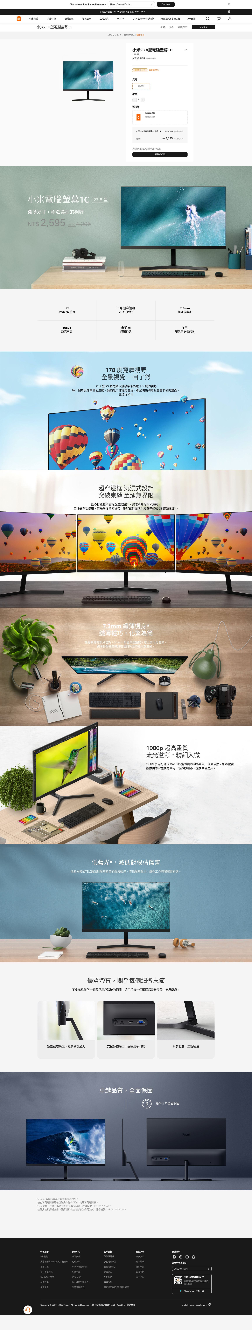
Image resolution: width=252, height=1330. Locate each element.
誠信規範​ (140, 1272)
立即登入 (140, 35)
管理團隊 (140, 1261)
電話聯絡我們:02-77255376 (116, 1287)
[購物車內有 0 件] (219, 19)
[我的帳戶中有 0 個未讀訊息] (230, 19)
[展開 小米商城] (39, 19)
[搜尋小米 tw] (207, 19)
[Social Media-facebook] (174, 1257)
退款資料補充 (78, 1287)
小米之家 (44, 1266)
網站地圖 (131, 1305)
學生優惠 (44, 1287)
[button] (229, 4)
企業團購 (44, 1282)
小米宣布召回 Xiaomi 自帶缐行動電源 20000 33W (122, 12)
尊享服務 (108, 1282)
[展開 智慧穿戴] (75, 19)
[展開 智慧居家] (92, 19)
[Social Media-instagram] (181, 1257)
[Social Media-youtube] (187, 1257)
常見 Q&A (76, 1277)
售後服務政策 (110, 1266)
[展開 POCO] (125, 19)
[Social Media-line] (193, 1257)
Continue (166, 4)
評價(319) (182, 27)
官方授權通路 (46, 1272)
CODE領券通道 (47, 1277)
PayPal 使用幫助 (79, 1266)
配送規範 (108, 1277)
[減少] (134, 100)
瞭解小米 (140, 1256)
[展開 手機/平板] (57, 19)
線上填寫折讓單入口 (81, 1282)
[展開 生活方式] (110, 19)
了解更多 (204, 27)
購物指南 (76, 1256)
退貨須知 (108, 1272)
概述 (163, 27)
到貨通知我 (160, 154)
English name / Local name (194, 1305)
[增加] (143, 100)
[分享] (186, 50)
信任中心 (140, 1277)
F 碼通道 (44, 1256)
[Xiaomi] (19, 18)
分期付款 (76, 1272)
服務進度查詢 (110, 1261)
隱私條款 (140, 1266)
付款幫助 (76, 1261)
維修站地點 (109, 1256)
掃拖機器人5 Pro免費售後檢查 (54, 1261)
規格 (171, 27)
